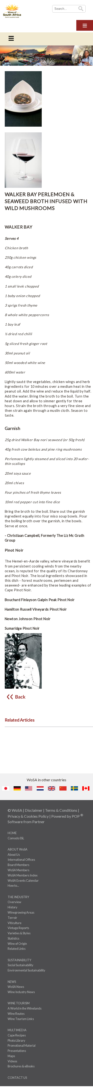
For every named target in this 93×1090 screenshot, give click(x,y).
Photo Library (16, 1040)
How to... (13, 885)
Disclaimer (33, 810)
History (12, 907)
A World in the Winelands (24, 1008)
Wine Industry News (21, 992)
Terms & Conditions (61, 810)
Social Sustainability (20, 965)
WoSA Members (18, 870)
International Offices (21, 859)
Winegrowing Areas (21, 912)
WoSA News (16, 987)
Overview (14, 902)
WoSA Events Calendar (23, 880)
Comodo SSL (16, 838)
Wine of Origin (17, 944)
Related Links (17, 949)
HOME (12, 833)
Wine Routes (16, 1013)
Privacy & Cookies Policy (28, 816)
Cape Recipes (17, 1035)
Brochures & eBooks (21, 1066)
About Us (14, 854)
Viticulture (14, 923)
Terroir (12, 918)
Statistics (13, 938)
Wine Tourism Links (21, 1019)
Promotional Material (22, 1045)
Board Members (18, 865)
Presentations (17, 1051)
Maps (11, 1056)
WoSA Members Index (22, 875)
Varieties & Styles (19, 933)
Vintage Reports (18, 928)
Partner (38, 821)
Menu (84, 24)
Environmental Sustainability (26, 970)
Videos (12, 1061)
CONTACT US (17, 1078)
